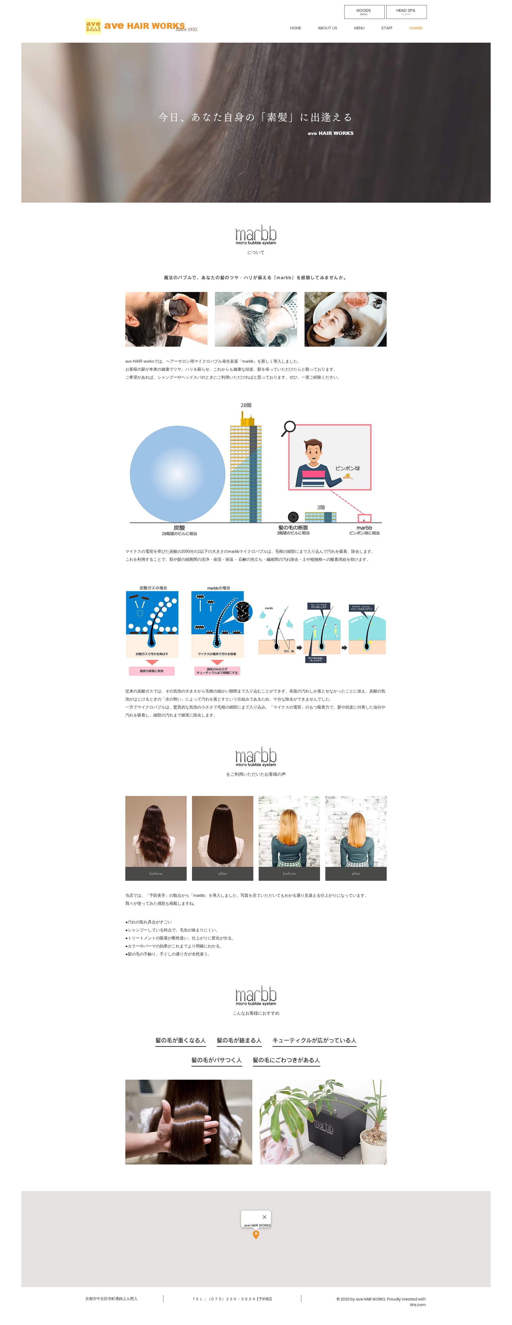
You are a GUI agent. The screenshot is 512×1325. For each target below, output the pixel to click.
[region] (365, 12)
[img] (156, 838)
